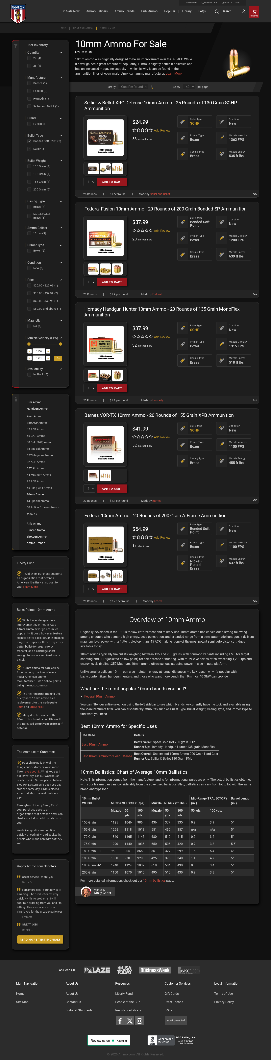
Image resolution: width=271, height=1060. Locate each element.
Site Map (22, 1002)
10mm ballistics (154, 880)
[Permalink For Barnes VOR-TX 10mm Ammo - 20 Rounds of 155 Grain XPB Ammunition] (255, 500)
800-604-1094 (211, 3)
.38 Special (36, 706)
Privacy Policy (224, 1002)
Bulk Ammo (149, 11)
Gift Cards (172, 994)
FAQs (168, 1010)
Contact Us (73, 1002)
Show (176, 86)
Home (62, 28)
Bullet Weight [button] (36, 161)
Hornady (157, 400)
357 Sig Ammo (36, 468)
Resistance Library (128, 1010)
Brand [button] (31, 118)
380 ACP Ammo (37, 422)
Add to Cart (112, 182)
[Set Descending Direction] (152, 86)
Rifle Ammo (34, 523)
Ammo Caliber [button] (37, 228)
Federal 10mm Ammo (99, 696)
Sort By (111, 86)
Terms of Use (223, 994)
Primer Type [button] (35, 245)
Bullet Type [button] (35, 135)
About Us (72, 994)
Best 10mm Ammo (95, 744)
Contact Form (232, 3)
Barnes (156, 500)
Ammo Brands (124, 11)
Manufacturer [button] (36, 78)
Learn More (174, 73)
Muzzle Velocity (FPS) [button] (42, 338)
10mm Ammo (108, 28)
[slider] (29, 344)
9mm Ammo (34, 416)
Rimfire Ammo (36, 530)
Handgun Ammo (83, 28)
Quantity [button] (33, 52)
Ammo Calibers (97, 11)
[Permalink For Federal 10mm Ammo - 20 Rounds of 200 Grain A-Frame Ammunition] (255, 600)
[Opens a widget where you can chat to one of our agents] (27, 1037)
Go (58, 358)
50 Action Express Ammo (43, 507)
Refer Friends (174, 1002)
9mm (20, 706)
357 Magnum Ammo (40, 455)
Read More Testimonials (40, 939)
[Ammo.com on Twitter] (129, 1020)
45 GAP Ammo (36, 435)
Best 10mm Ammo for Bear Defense (107, 756)
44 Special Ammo (38, 501)
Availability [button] (35, 369)
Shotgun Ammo (37, 536)
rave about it (32, 771)
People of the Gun (127, 1002)
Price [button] (30, 280)
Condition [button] (34, 262)
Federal (156, 294)
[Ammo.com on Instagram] (139, 1020)
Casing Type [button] (36, 201)
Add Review (162, 130)
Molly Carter (102, 893)
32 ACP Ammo (36, 461)
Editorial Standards (79, 1010)
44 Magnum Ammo (39, 474)
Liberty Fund (124, 994)
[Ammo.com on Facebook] (120, 1020)
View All (32, 513)
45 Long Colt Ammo (39, 487)
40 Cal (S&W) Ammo (39, 442)
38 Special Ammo (38, 448)
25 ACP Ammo (36, 481)
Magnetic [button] (33, 320)
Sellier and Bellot (160, 194)
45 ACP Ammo (36, 429)
